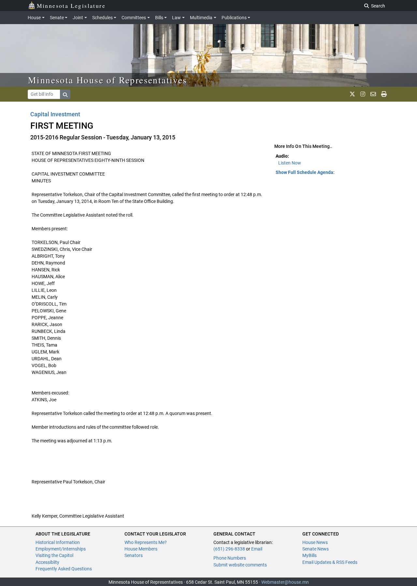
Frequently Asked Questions (64, 568)
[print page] (384, 94)
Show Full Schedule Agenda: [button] (305, 172)
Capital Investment (55, 114)
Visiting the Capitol (54, 555)
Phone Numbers (229, 558)
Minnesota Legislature (71, 5)
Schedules (102, 17)
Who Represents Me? (145, 542)
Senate (57, 17)
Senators (133, 555)
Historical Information (58, 542)
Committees (134, 17)
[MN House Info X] (352, 94)
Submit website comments (240, 564)
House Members (140, 548)
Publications (234, 17)
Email (256, 548)
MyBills (309, 555)
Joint (78, 17)
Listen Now (289, 162)
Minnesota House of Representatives (107, 80)
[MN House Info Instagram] (363, 94)
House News (315, 542)
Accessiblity (47, 562)
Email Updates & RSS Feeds (329, 562)
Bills (159, 17)
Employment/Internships (61, 548)
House (34, 17)
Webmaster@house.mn (285, 582)
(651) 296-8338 (229, 548)
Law (176, 17)
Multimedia (201, 17)
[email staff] (373, 94)
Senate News (315, 548)
